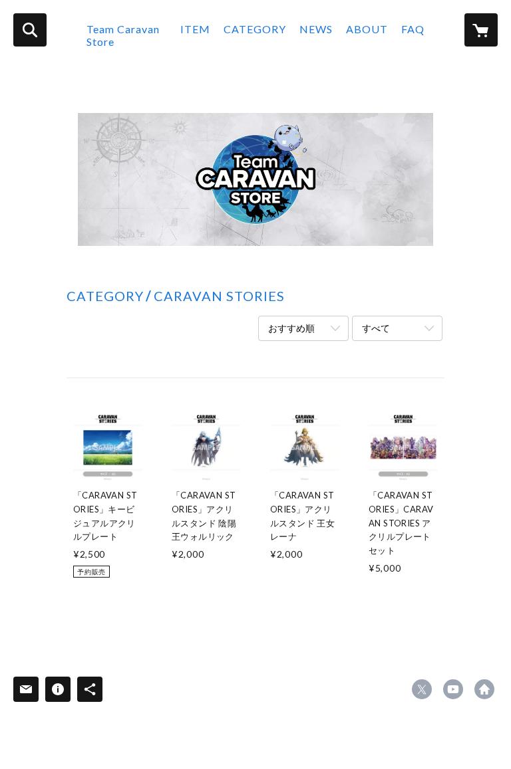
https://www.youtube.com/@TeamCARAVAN (453, 689)
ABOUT (367, 29)
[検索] (30, 30)
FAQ (413, 29)
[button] (255, 39)
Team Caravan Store (123, 35)
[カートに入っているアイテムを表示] (481, 30)
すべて (376, 328)
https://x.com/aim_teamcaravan (422, 689)
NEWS (316, 29)
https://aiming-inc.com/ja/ (484, 689)
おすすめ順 (291, 328)
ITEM (195, 29)
